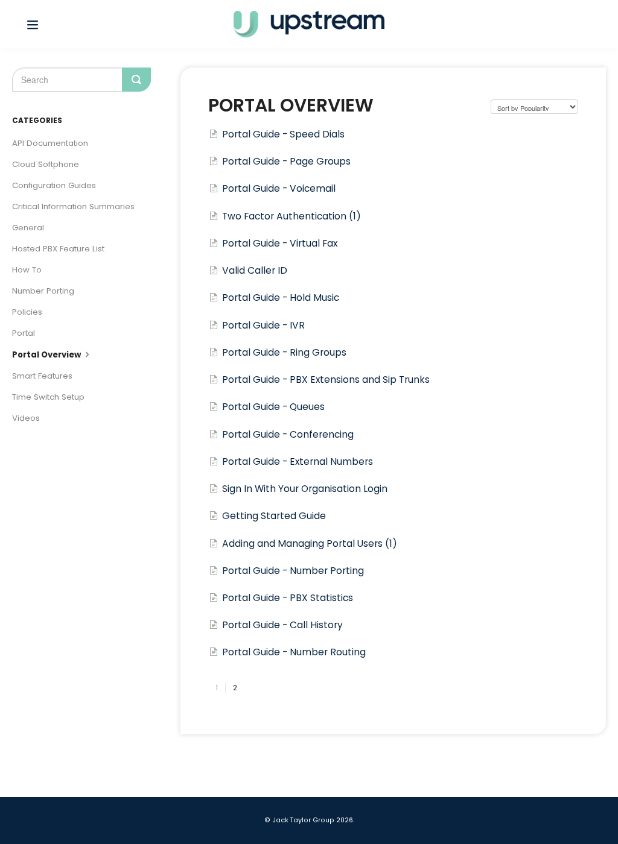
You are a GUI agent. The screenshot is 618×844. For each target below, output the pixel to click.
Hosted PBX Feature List (58, 248)
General (28, 227)
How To (27, 270)
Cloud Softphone (45, 164)
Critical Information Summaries (73, 206)
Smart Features (42, 376)
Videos (26, 418)
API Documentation (50, 143)
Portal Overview (47, 355)
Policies (27, 312)
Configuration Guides (54, 185)
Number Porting (43, 291)
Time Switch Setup (48, 397)
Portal (23, 333)
